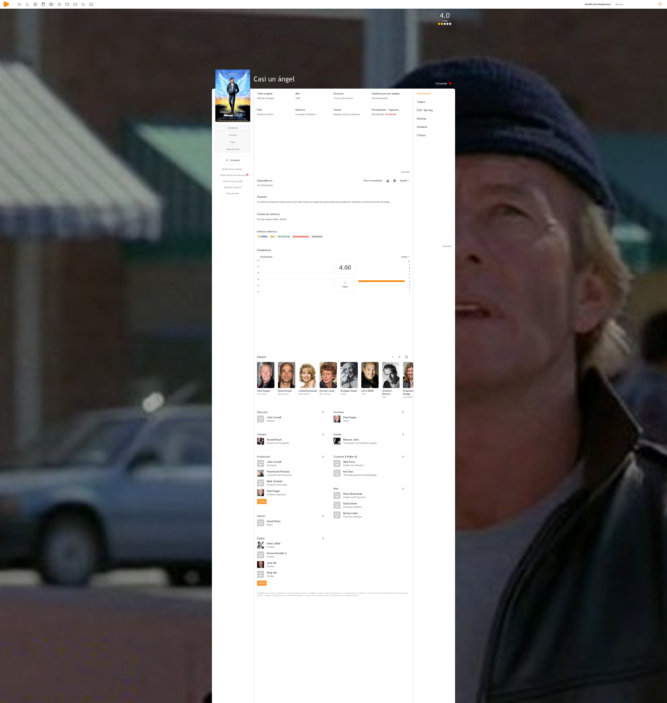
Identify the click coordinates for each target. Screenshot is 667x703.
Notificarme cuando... (233, 169)
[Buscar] (660, 4)
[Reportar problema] (387, 180)
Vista (232, 142)
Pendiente (233, 128)
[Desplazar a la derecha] (399, 356)
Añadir (283, 219)
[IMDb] (273, 238)
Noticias (421, 118)
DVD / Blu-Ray (425, 110)
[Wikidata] (317, 238)
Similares (422, 127)
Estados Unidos (265, 114)
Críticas (421, 135)
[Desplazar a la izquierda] (392, 356)
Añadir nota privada (233, 181)
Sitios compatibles (372, 180)
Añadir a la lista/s (232, 187)
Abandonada (232, 149)
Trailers (421, 102)
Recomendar (232, 193)
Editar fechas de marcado (234, 175)
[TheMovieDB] (284, 238)
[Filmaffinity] (263, 238)
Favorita (233, 135)
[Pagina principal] (6, 6)
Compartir (234, 160)
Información (424, 93)
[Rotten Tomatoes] (301, 238)
